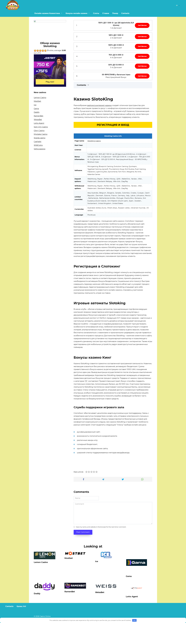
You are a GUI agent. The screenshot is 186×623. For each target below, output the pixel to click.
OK (134, 620)
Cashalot (37, 142)
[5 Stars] (45, 50)
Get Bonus (142, 25)
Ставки (105, 13)
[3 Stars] (40, 50)
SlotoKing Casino (94, 141)
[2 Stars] (37, 50)
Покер (115, 13)
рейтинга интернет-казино (99, 105)
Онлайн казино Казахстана (47, 13)
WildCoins (38, 145)
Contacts (125, 13)
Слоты (96, 13)
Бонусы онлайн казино (76, 13)
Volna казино (39, 149)
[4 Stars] (43, 50)
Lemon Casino (40, 98)
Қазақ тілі (21, 606)
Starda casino (39, 138)
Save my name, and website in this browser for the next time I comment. (101, 527)
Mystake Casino (40, 134)
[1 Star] (35, 50)
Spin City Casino (41, 127)
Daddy (37, 112)
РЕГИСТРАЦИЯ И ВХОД (113, 124)
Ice (35, 105)
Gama (36, 109)
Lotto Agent (39, 123)
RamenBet (38, 116)
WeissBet (38, 120)
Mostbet (37, 101)
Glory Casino (39, 131)
